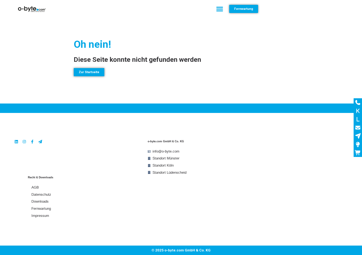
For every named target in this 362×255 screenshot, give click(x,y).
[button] (219, 8)
